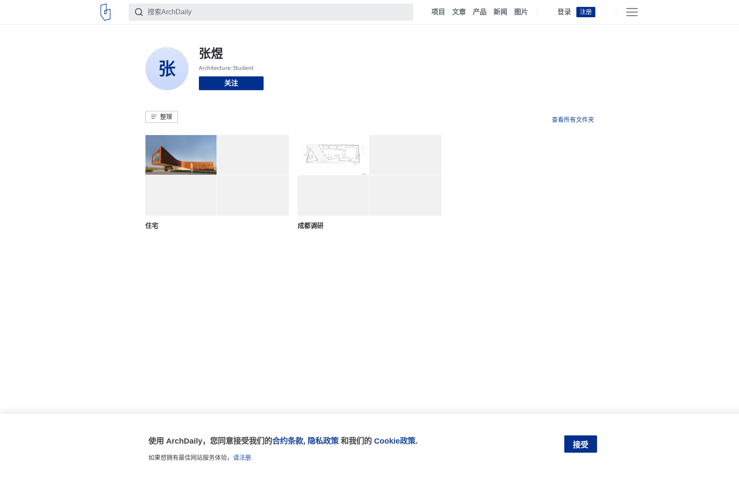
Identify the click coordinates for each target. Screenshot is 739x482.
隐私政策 (323, 440)
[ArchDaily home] (105, 12)
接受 (580, 445)
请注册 (242, 457)
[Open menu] (632, 12)
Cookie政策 (394, 440)
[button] (161, 117)
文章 (459, 12)
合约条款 (287, 440)
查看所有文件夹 (573, 120)
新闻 (500, 12)
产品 (480, 12)
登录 (564, 12)
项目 (438, 12)
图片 (521, 12)
